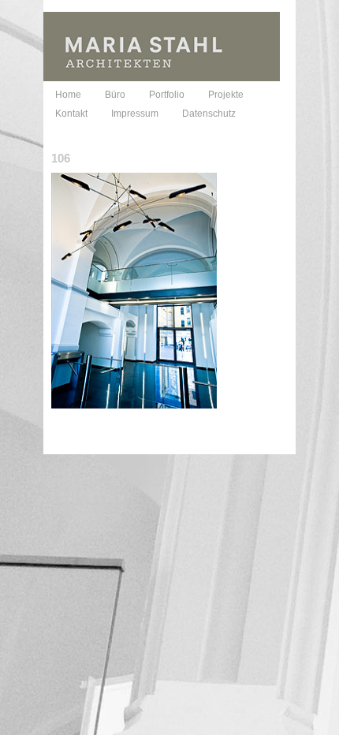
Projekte (226, 94)
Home (68, 94)
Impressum (134, 113)
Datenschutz (209, 113)
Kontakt (71, 113)
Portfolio (166, 94)
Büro (115, 94)
